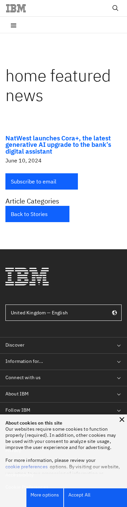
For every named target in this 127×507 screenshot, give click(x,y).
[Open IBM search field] (115, 8)
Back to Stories (29, 214)
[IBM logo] (18, 8)
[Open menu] (13, 25)
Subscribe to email (33, 181)
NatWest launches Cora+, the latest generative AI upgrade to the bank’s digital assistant (58, 144)
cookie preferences (26, 467)
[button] (41, 181)
